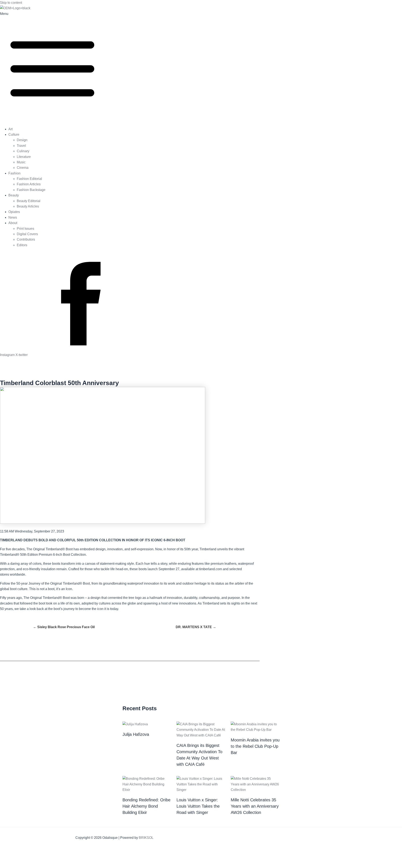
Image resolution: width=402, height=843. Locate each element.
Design (22, 140)
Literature (24, 157)
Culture (13, 134)
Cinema (22, 167)
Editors (22, 245)
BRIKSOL (146, 837)
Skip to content (11, 2)
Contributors (26, 239)
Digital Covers (27, 234)
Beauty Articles (28, 206)
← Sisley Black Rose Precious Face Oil (64, 627)
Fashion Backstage (31, 190)
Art (10, 129)
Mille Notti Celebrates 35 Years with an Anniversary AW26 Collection (255, 806)
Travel (21, 145)
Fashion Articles (29, 184)
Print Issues (25, 228)
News (12, 217)
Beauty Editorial (28, 201)
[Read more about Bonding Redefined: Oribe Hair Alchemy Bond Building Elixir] (146, 789)
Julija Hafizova (135, 734)
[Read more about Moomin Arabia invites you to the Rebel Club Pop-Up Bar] (255, 729)
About (12, 223)
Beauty (13, 195)
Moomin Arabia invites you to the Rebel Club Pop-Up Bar (255, 746)
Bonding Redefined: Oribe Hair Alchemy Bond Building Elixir (146, 806)
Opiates (14, 212)
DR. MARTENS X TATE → (196, 627)
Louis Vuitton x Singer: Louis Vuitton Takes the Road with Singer (198, 806)
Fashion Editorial (29, 178)
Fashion (14, 173)
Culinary (23, 151)
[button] (201, 67)
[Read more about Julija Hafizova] (135, 724)
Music (21, 162)
